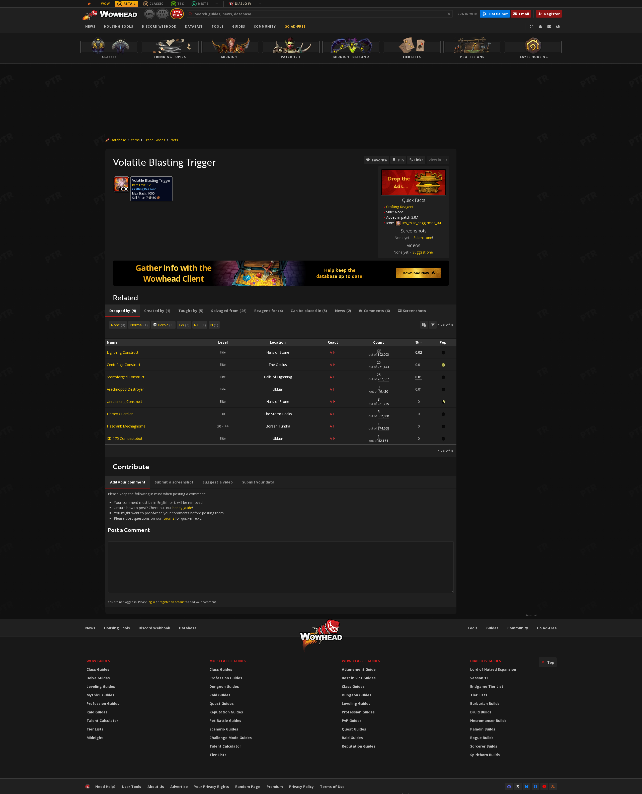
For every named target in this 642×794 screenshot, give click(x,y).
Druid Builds (481, 712)
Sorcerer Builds (483, 746)
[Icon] (121, 184)
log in (151, 602)
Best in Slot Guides (359, 678)
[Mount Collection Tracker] (281, 273)
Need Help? (105, 786)
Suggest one (423, 252)
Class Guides (98, 669)
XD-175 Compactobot (124, 438)
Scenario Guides (223, 729)
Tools (472, 628)
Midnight (95, 737)
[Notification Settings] (540, 26)
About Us (155, 786)
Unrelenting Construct (124, 401)
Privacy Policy (301, 786)
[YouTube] (544, 786)
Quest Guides (221, 703)
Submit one (423, 237)
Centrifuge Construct (123, 364)
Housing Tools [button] (118, 26)
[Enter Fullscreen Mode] (531, 26)
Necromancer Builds (488, 720)
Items (135, 140)
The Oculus (278, 364)
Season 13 (479, 678)
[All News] (89, 4)
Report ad (531, 615)
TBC (180, 4)
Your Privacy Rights (211, 786)
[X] (518, 786)
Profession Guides (103, 703)
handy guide (182, 507)
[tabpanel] (280, 387)
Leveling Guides (101, 686)
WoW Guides (98, 660)
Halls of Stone (277, 352)
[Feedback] (549, 26)
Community (265, 26)
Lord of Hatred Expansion (493, 669)
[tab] (122, 310)
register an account (172, 602)
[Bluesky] (526, 786)
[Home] (111, 14)
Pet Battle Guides (225, 720)
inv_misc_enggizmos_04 (421, 222)
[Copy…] (424, 325)
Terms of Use (332, 786)
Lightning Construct (122, 352)
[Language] (558, 26)
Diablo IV (243, 4)
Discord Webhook (159, 26)
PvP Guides (352, 720)
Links (418, 159)
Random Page (247, 786)
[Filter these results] (433, 325)
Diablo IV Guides (485, 660)
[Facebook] (535, 786)
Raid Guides (97, 712)
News (90, 26)
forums (168, 518)
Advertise (179, 786)
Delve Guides (98, 678)
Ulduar (278, 389)
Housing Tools (117, 628)
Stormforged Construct (125, 377)
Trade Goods (154, 140)
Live (149, 14)
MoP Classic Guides (227, 660)
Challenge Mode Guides (230, 737)
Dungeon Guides (224, 686)
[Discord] (509, 786)
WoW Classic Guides (361, 660)
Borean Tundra (278, 426)
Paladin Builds (482, 729)
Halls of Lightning (278, 377)
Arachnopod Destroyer (125, 389)
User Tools (131, 786)
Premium (275, 786)
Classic (156, 4)
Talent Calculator (102, 720)
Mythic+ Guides (100, 695)
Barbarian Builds (485, 703)
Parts (174, 140)
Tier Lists (95, 729)
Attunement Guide (359, 669)
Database (194, 26)
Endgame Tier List (486, 686)
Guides (238, 26)
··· (216, 4)
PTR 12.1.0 (162, 13)
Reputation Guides (226, 712)
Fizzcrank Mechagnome (126, 426)
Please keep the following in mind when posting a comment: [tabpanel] (166, 548)
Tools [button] (217, 26)
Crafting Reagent (400, 206)
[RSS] (553, 786)
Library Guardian (120, 413)
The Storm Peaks (278, 413)
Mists (203, 4)
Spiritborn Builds (485, 754)
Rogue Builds (482, 737)
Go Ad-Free (295, 26)
